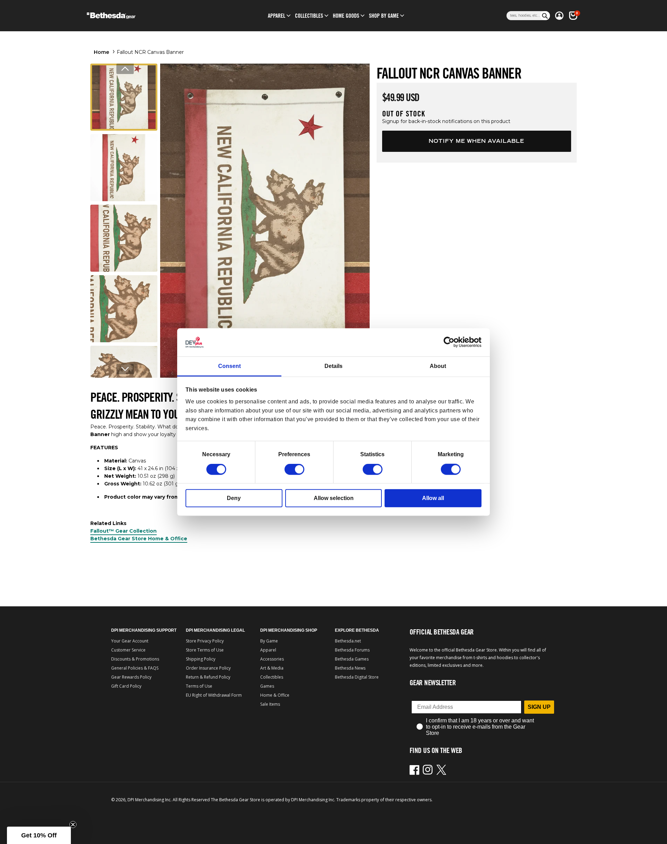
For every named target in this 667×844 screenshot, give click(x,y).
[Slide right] (125, 369)
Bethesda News (350, 668)
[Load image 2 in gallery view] (123, 167)
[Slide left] (125, 69)
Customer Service (128, 650)
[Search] (545, 15)
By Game (269, 641)
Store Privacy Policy (205, 641)
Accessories (272, 659)
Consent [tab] (229, 366)
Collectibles (271, 677)
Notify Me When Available (476, 141)
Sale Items (270, 704)
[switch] (294, 469)
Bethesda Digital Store (357, 677)
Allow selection (334, 498)
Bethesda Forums (352, 650)
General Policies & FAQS (134, 668)
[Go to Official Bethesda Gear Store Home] (141, 16)
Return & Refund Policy (208, 677)
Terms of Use (199, 686)
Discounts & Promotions (135, 659)
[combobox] (523, 15)
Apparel (268, 650)
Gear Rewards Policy (131, 677)
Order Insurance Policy (208, 668)
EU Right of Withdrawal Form (214, 695)
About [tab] (438, 366)
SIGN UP (539, 707)
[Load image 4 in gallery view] (123, 308)
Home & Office (274, 695)
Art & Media (271, 668)
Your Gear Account (129, 641)
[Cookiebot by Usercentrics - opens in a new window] (451, 342)
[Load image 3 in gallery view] (123, 238)
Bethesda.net (348, 641)
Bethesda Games (352, 659)
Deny (234, 498)
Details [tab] (333, 366)
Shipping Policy (200, 659)
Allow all (433, 498)
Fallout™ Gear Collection (123, 531)
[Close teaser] (72, 824)
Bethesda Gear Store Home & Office (138, 538)
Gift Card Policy (126, 686)
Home (101, 52)
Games (267, 686)
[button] (276, 15)
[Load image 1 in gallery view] (123, 97)
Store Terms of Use (205, 650)
